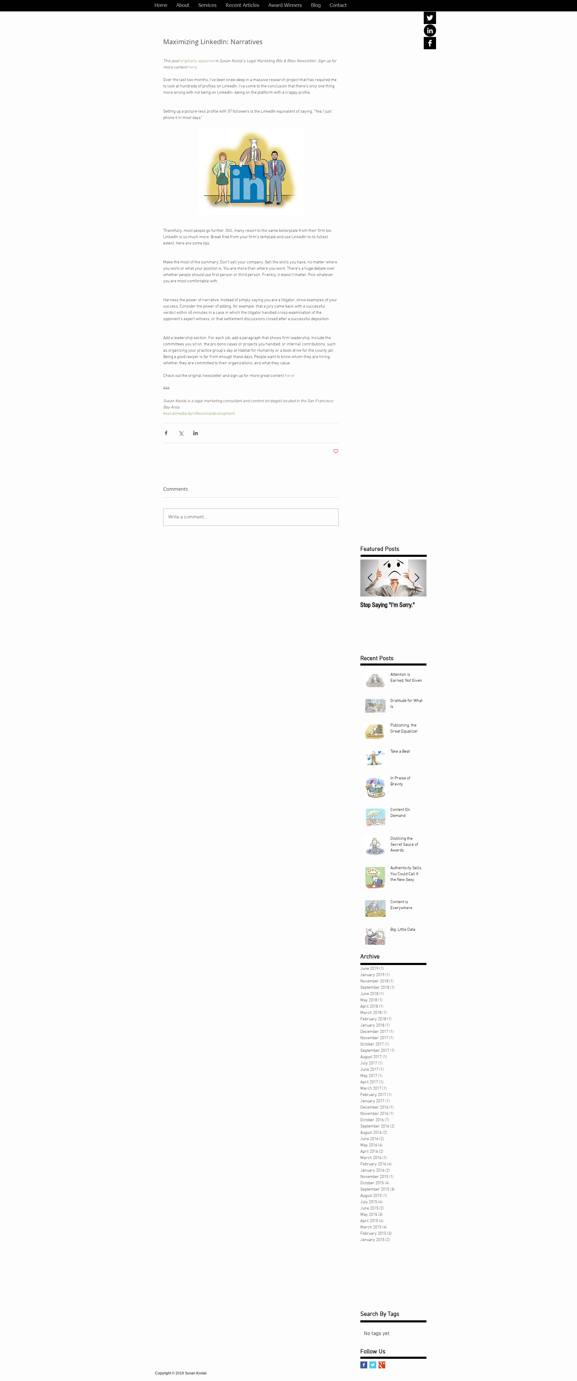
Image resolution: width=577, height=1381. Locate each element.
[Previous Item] (370, 578)
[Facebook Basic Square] (363, 1364)
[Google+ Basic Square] (381, 1364)
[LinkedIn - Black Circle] (430, 30)
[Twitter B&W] (430, 18)
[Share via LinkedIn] (195, 433)
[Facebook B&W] (430, 43)
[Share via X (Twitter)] (181, 433)
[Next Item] (417, 578)
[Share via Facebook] (166, 433)
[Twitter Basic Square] (372, 1364)
